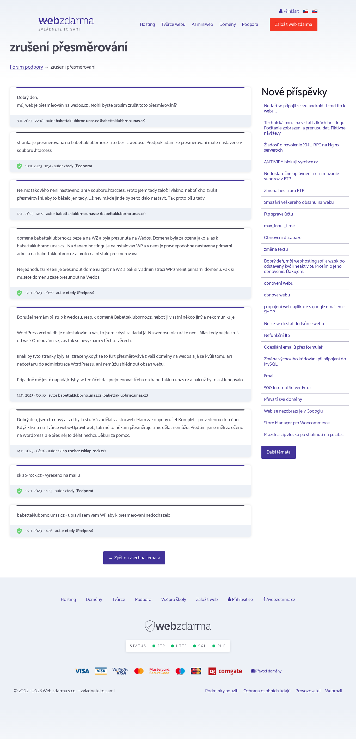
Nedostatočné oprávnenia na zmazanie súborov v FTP (301, 176)
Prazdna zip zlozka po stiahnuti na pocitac (304, 435)
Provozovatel (308, 691)
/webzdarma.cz (280, 600)
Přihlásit (291, 11)
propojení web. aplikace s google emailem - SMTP (304, 309)
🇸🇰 (314, 11)
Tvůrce (118, 600)
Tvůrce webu (173, 24)
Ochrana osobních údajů (267, 691)
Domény (227, 24)
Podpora (250, 24)
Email (269, 376)
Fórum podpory (26, 67)
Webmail (333, 691)
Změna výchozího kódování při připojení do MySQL (305, 361)
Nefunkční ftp (277, 335)
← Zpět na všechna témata (134, 558)
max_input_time (279, 226)
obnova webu (277, 295)
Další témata (279, 452)
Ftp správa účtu (278, 214)
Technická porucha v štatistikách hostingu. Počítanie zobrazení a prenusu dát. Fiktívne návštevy (305, 128)
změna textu (276, 249)
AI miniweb (202, 24)
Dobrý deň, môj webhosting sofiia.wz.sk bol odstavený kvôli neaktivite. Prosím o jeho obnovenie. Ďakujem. (305, 266)
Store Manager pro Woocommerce (297, 423)
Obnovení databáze (283, 238)
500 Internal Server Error (287, 388)
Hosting (147, 24)
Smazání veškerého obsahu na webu (299, 202)
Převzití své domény (283, 399)
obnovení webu (278, 283)
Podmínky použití (221, 691)
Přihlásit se (242, 600)
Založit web (207, 600)
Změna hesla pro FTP (284, 191)
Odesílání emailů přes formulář (293, 347)
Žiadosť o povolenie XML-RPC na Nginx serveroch (301, 147)
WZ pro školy (173, 600)
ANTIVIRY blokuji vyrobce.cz (291, 162)
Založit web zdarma (293, 24)
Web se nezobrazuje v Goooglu (293, 411)
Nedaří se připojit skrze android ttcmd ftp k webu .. (304, 108)
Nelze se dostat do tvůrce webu (294, 324)
